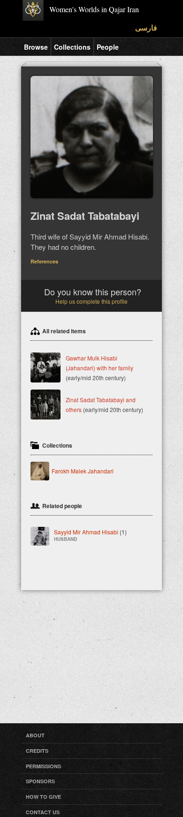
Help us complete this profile (91, 301)
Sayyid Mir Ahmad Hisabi (90, 534)
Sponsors (40, 781)
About (35, 735)
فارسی (146, 27)
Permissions (43, 766)
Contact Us (43, 812)
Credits (37, 750)
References (44, 261)
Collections (72, 47)
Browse (36, 47)
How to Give (43, 796)
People (108, 47)
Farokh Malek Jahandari (83, 471)
